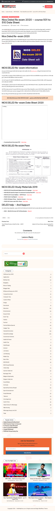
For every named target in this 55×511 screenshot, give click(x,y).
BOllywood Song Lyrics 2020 (10, 291)
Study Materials (7, 393)
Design (5, 302)
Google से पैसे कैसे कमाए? (8, 429)
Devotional (6, 305)
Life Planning (6, 353)
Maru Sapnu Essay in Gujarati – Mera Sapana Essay (40, 498)
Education (5, 308)
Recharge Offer (7, 373)
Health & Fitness (7, 339)
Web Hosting (6, 407)
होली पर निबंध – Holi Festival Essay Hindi (15, 478)
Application (6, 277)
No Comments (25, 25)
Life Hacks (6, 351)
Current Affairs (7, 299)
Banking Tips (6, 280)
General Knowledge (8, 333)
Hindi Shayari (6, 345)
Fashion (5, 319)
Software (5, 385)
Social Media (6, 382)
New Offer (6, 359)
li (22, 142)
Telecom (5, 396)
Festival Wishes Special (9, 325)
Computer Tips (7, 297)
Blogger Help (6, 288)
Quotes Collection (7, 370)
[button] (49, 6)
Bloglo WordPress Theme (42, 508)
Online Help (6, 368)
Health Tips (6, 342)
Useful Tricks (6, 402)
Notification (34, 71)
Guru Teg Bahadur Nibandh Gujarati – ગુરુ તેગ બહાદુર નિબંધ (15, 498)
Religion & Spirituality (8, 376)
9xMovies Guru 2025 (8, 274)
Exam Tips (5, 316)
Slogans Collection (8, 379)
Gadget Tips (6, 328)
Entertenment (6, 311)
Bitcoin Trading (7, 285)
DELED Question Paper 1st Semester (12, 424)
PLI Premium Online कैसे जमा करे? (10, 425)
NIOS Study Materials (14, 16)
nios (8, 217)
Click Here (29, 199)
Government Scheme (8, 336)
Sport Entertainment (8, 390)
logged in (25, 239)
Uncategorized (7, 399)
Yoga (4, 413)
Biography (5, 282)
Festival (5, 322)
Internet (5, 348)
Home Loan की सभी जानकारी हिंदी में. (10, 427)
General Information (8, 331)
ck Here (24, 142)
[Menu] (43, 6)
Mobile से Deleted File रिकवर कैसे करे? (11, 422)
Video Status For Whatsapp (10, 404)
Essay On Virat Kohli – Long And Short (40, 478)
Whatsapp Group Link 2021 (10, 410)
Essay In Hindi (6, 314)
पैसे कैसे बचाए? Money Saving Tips (10, 431)
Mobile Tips (6, 356)
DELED (4, 217)
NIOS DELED (5, 16)
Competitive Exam (8, 294)
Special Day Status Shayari (10, 387)
